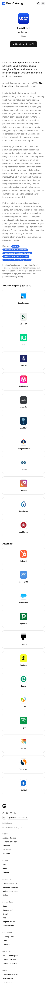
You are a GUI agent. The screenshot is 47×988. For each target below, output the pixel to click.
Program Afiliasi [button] (9, 922)
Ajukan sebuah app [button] (10, 891)
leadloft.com (23, 32)
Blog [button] (4, 918)
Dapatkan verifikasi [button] (10, 887)
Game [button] (5, 868)
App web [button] (6, 846)
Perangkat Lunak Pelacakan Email (15, 250)
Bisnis (23, 36)
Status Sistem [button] (8, 925)
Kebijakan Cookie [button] (10, 963)
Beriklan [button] (6, 895)
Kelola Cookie (7, 823)
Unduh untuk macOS (24, 44)
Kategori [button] (6, 872)
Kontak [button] (5, 914)
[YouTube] (11, 813)
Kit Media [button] (6, 944)
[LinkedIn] (7, 813)
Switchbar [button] (7, 849)
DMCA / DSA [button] (8, 978)
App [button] (4, 864)
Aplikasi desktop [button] (9, 838)
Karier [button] (5, 940)
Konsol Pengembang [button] (11, 883)
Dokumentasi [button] (8, 910)
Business (15, 246)
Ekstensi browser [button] (10, 842)
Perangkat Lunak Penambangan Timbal (16, 260)
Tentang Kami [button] (8, 937)
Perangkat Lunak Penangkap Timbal (15, 256)
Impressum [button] (7, 982)
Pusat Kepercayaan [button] (10, 955)
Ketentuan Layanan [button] (10, 974)
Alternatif (7, 543)
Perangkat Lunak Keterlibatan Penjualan (17, 253)
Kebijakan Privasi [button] (10, 959)
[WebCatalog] (4, 806)
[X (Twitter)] (3, 813)
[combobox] (18, 818)
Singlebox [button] (7, 853)
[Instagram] (15, 813)
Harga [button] (5, 906)
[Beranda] (12, 3)
